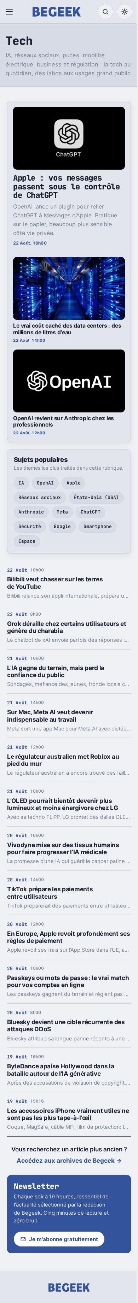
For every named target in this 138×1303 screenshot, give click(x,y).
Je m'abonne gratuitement (63, 1239)
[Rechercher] (105, 11)
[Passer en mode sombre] (124, 11)
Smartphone (98, 526)
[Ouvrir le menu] (11, 12)
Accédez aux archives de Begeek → (69, 1160)
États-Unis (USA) (96, 497)
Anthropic (31, 512)
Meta (62, 512)
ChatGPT (90, 512)
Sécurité (29, 526)
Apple (74, 483)
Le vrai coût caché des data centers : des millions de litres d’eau (67, 329)
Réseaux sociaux (39, 497)
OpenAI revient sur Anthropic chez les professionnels (63, 421)
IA (21, 483)
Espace (26, 541)
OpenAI (45, 483)
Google (62, 526)
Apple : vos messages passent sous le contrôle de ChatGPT (66, 186)
